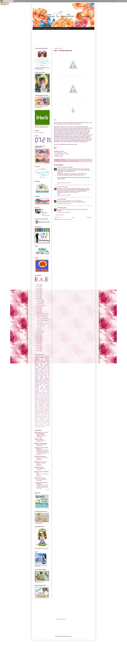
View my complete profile (46, 215)
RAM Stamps (40, 399)
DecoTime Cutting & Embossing (42, 420)
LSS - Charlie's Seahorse (43, 313)
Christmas (43, 361)
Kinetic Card (42, 424)
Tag (40, 382)
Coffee (48, 395)
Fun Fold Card (41, 389)
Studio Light (43, 425)
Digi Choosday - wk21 (60, 152)
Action (46, 416)
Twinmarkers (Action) (44, 404)
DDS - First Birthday (42, 317)
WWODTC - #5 (59, 155)
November (39, 301)
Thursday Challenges (40, 440)
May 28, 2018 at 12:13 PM (64, 203)
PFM (40, 425)
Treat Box (47, 413)
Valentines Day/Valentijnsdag (42, 379)
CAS (36, 389)
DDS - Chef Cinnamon (42, 320)
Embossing (37, 373)
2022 (38, 291)
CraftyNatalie (60, 207)
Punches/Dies (38, 392)
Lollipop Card (42, 393)
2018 (37, 298)
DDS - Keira (40, 322)
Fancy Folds (37, 421)
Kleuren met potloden (41, 461)
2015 (37, 338)
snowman (47, 388)
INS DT (37, 361)
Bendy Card (47, 418)
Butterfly (37, 382)
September (40, 305)
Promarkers (76, 161)
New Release (45, 364)
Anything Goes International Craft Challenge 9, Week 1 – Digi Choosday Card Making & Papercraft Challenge (42, 451)
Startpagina (37, 28)
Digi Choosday (74, 192)
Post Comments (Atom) (66, 219)
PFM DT (37, 360)
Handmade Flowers (39, 398)
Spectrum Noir (46, 382)
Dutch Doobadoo (45, 383)
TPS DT (47, 376)
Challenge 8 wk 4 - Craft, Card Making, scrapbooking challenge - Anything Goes (42, 486)
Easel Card (44, 369)
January (39, 333)
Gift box (41, 414)
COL (44, 411)
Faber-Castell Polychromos (42, 380)
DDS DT (47, 357)
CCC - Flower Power (42, 323)
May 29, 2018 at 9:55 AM (64, 212)
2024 (38, 288)
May (38, 312)
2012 (37, 343)
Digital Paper (47, 410)
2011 (37, 345)
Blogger (70, 636)
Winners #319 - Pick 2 (41, 444)
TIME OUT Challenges (41, 443)
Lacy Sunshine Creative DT (67, 161)
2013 (37, 342)
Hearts (48, 406)
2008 (38, 350)
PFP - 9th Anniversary (42, 315)
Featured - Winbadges (62, 28)
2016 (37, 336)
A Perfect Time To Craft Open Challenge (42, 433)
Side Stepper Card (45, 415)
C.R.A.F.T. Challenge (40, 478)
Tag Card (47, 384)
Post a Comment (60, 214)
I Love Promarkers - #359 (62, 153)
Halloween (43, 368)
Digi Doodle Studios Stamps (42, 356)
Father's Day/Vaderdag (45, 421)
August (39, 306)
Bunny (36, 405)
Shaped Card (42, 367)
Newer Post (57, 217)
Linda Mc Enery (61, 186)
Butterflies (41, 405)
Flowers (44, 406)
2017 (37, 335)
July (38, 308)
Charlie (59, 161)
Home (73, 217)
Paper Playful (39, 439)
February (39, 331)
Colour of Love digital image (42, 397)
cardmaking (38, 356)
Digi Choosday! (74, 202)
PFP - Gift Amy (40, 325)
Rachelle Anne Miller (40, 403)
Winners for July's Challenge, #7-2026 (41, 435)
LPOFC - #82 (58, 156)
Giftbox (36, 424)
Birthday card (39, 385)
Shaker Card (47, 398)
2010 (38, 347)
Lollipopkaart (38, 410)
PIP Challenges (40, 467)
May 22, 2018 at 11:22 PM (64, 195)
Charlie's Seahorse (70, 126)
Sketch (36, 377)
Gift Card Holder (39, 411)
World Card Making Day (40, 416)
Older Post (89, 217)
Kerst (41, 378)
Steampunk (42, 395)
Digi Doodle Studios (42, 375)
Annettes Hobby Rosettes (63, 167)
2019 (37, 296)
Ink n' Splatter (45, 360)
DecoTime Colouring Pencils (42, 419)
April (38, 327)
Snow (42, 410)
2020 (38, 295)
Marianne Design (45, 402)
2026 (38, 284)
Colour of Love (45, 373)
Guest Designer (43, 374)
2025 (38, 286)
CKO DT (37, 383)
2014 (37, 340)
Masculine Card (46, 372)
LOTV (43, 413)
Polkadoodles (38, 384)
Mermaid (42, 388)
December (39, 300)
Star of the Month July (41, 479)
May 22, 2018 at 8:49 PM (64, 182)
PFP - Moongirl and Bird (43, 318)
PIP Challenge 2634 (40, 468)
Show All (48, 489)
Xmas (36, 414)
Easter (43, 392)
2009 (38, 348)
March (39, 329)
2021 (37, 293)
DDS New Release (43, 400)
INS (35, 399)
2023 (38, 289)
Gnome (36, 374)
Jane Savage (60, 199)
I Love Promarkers (45, 409)
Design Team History (48, 28)
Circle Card (47, 379)
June (38, 310)
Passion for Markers (42, 358)
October (39, 303)
